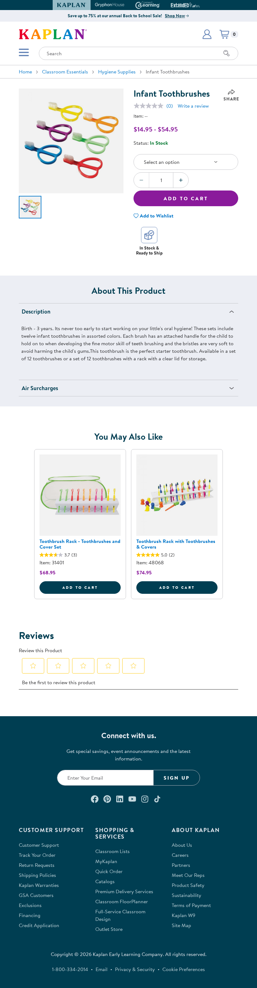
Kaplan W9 (183, 915)
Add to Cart (186, 198)
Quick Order (109, 871)
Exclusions (30, 905)
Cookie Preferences (183, 969)
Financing (29, 915)
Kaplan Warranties (39, 885)
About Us (182, 844)
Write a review (193, 105)
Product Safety (188, 885)
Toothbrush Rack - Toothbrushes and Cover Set (79, 544)
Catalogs (105, 881)
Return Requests (37, 865)
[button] (197, 5)
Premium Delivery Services (124, 891)
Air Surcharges (40, 388)
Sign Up (177, 777)
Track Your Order (37, 854)
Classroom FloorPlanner (121, 901)
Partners (181, 865)
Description (36, 311)
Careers (180, 854)
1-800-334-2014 (70, 969)
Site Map (181, 925)
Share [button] (231, 99)
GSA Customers (36, 895)
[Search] (226, 53)
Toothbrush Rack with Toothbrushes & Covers (175, 544)
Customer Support (39, 844)
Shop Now (175, 16)
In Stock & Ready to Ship (149, 250)
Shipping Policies (37, 875)
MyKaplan (106, 861)
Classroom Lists (112, 851)
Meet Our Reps (188, 875)
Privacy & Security (135, 969)
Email (102, 969)
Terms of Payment (191, 905)
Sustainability (186, 895)
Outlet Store (109, 929)
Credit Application (39, 925)
